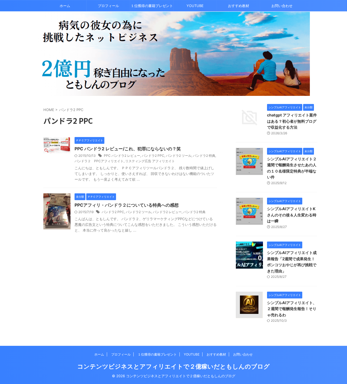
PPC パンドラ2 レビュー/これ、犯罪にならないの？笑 (128, 148)
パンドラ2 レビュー (167, 212)
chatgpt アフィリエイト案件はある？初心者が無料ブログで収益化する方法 (292, 121)
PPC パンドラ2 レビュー (122, 156)
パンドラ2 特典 (204, 156)
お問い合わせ (282, 6)
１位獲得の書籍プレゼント (152, 6)
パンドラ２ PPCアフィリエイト (99, 161)
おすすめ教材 (238, 6)
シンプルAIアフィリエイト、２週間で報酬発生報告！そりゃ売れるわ (292, 308)
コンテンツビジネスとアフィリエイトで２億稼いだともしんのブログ (173, 366)
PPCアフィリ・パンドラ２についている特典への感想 (127, 205)
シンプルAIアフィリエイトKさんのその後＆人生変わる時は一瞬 (291, 214)
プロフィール (108, 6)
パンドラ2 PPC (153, 156)
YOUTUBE (195, 6)
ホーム (65, 6)
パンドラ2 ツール (178, 156)
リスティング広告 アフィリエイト (150, 161)
